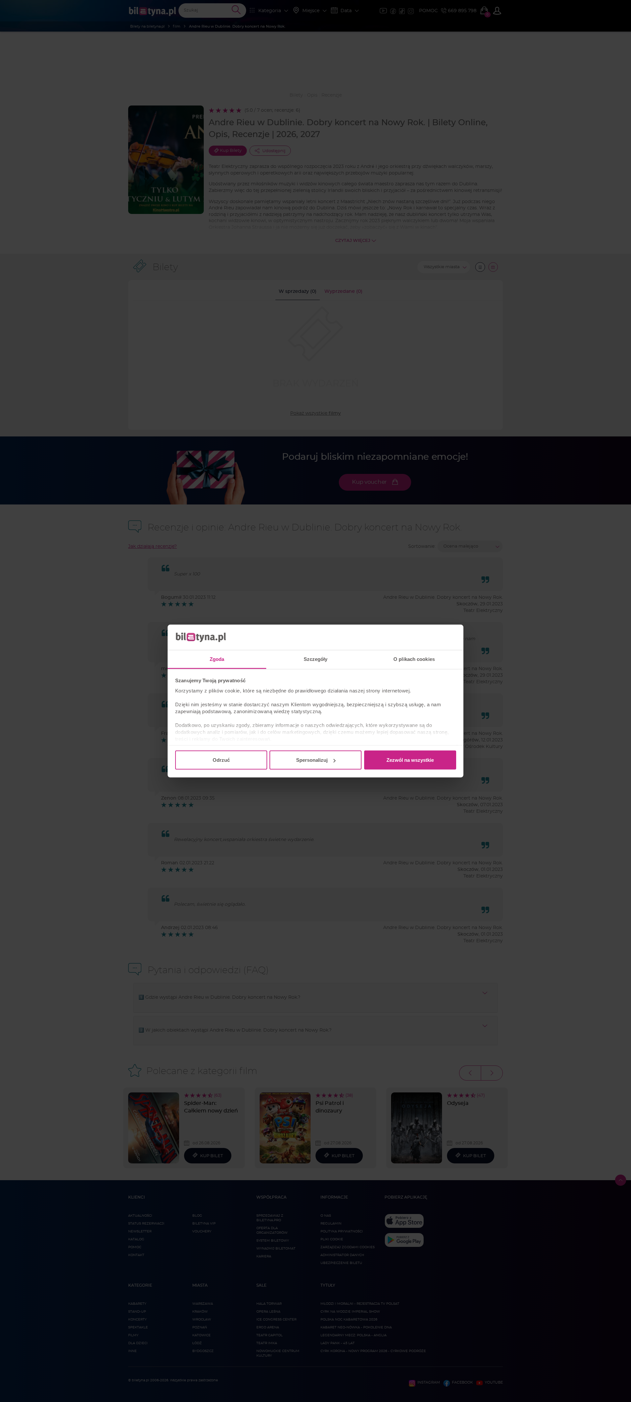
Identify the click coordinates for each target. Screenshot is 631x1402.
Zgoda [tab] (217, 659)
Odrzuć (221, 760)
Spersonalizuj (312, 760)
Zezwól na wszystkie (410, 760)
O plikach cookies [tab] (414, 659)
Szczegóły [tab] (316, 659)
